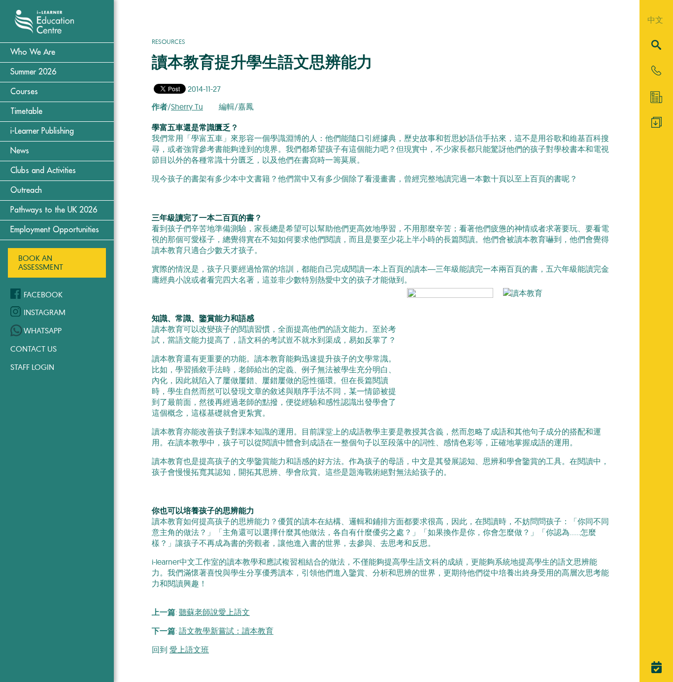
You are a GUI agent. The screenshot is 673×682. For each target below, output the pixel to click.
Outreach (26, 190)
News (19, 151)
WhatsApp (43, 330)
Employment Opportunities (54, 230)
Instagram (45, 312)
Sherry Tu (187, 106)
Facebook (43, 294)
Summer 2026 (33, 72)
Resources (168, 41)
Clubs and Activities (43, 171)
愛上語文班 (189, 649)
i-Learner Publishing (42, 131)
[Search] (656, 45)
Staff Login (32, 367)
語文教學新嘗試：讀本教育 (226, 631)
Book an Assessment (40, 262)
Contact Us (33, 349)
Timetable (26, 111)
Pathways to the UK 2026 (53, 210)
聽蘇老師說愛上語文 (214, 612)
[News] (656, 97)
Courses (24, 92)
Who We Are (32, 52)
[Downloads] (656, 125)
